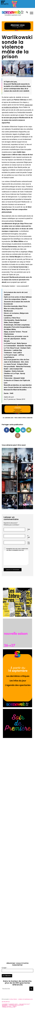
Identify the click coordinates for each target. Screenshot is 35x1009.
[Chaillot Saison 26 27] (17, 647)
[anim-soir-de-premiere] (17, 737)
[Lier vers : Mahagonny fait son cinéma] (25, 471)
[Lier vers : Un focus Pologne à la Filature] (9, 471)
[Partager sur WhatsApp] (17, 430)
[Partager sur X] (12, 430)
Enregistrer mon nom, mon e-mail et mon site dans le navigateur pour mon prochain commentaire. (17, 550)
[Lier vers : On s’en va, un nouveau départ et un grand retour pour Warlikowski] (9, 455)
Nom (29, 530)
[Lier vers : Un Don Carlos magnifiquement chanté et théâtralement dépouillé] (9, 486)
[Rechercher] (26, 13)
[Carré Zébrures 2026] (17, 616)
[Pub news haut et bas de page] (17, 30)
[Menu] (30, 13)
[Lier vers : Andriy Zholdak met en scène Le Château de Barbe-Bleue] (25, 486)
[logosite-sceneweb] (14, 13)
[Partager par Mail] (28, 430)
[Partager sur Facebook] (6, 430)
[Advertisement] (17, 757)
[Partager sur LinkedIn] (23, 430)
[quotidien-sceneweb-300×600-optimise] (17, 707)
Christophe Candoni (24, 418)
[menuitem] (26, 13)
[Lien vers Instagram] (17, 435)
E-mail (29, 537)
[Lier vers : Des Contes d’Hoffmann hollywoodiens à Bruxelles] (25, 501)
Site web (29, 543)
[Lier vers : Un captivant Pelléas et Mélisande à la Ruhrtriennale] (9, 501)
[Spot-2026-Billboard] (17, 7)
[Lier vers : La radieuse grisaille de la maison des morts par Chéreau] (25, 455)
